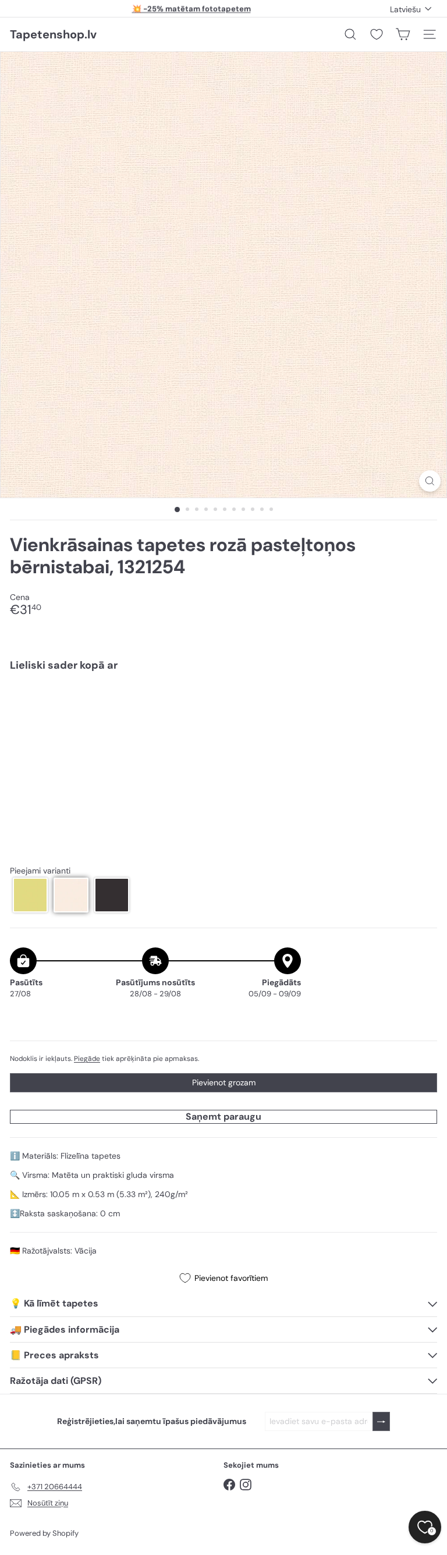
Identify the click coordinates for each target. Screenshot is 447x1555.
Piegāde (87, 1058)
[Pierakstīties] (381, 1421)
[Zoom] (430, 481)
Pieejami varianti (40, 871)
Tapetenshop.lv (53, 34)
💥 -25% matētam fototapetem (191, 8)
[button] (30, 895)
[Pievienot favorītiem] (421, 705)
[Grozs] (402, 34)
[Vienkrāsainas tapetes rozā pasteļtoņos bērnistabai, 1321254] (223, 721)
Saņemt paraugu (223, 1116)
